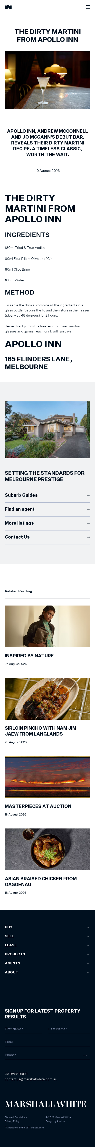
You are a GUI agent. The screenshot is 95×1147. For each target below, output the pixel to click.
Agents (12, 963)
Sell (9, 936)
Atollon (61, 1121)
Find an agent (20, 509)
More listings (19, 523)
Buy (8, 927)
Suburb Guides (21, 495)
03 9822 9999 (16, 1074)
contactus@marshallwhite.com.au (31, 1079)
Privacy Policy (12, 1121)
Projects (15, 954)
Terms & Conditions (16, 1117)
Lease (11, 945)
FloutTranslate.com (33, 1127)
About (11, 972)
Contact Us (17, 537)
